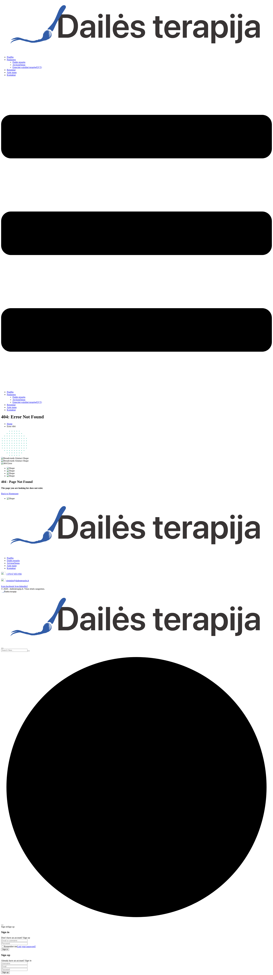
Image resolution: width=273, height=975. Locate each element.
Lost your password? (26, 946)
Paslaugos (11, 59)
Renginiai (11, 70)
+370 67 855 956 (14, 574)
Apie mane (12, 72)
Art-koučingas (19, 65)
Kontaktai (11, 75)
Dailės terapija (19, 62)
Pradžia (10, 57)
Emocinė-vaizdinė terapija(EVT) (27, 67)
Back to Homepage (9, 493)
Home (9, 424)
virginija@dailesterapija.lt (17, 580)
